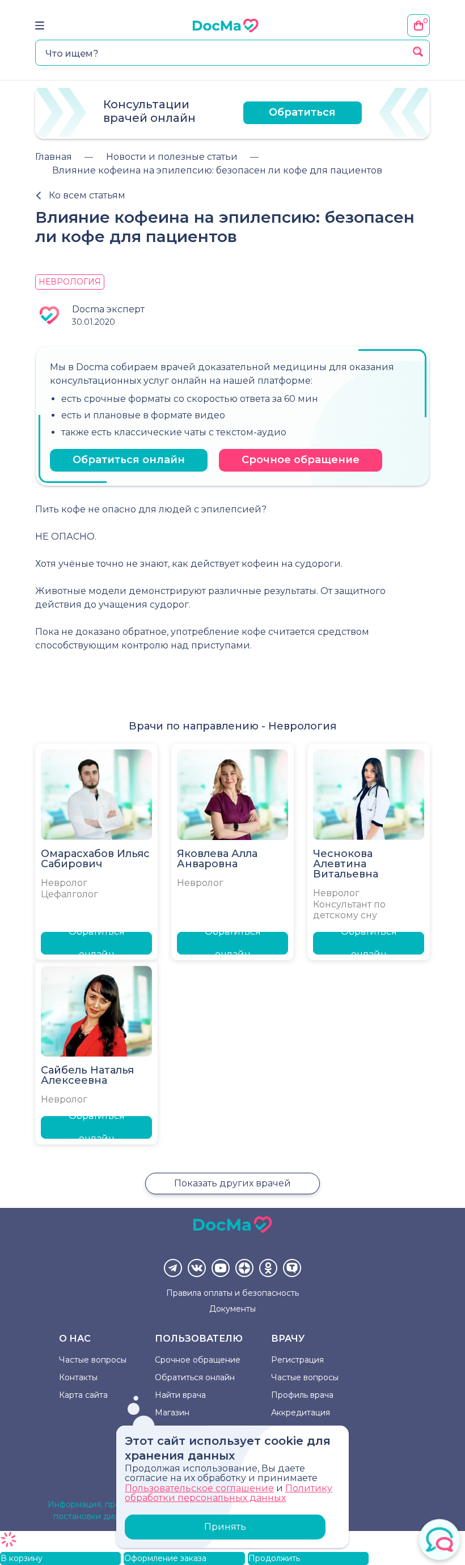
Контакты (78, 1377)
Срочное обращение (301, 459)
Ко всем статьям (87, 195)
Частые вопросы (92, 1360)
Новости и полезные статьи (172, 156)
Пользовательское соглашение (199, 1488)
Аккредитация (300, 1412)
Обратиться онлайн (129, 459)
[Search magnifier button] (418, 52)
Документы (232, 1309)
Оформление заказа (165, 1558)
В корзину (22, 1558)
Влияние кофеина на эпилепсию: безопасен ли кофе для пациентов (217, 170)
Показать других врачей (232, 1183)
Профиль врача (302, 1395)
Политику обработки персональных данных (228, 1493)
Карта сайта (83, 1395)
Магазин (172, 1412)
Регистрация (297, 1360)
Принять (225, 1526)
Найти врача (180, 1395)
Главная (53, 156)
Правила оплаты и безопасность (232, 1292)
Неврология (70, 282)
